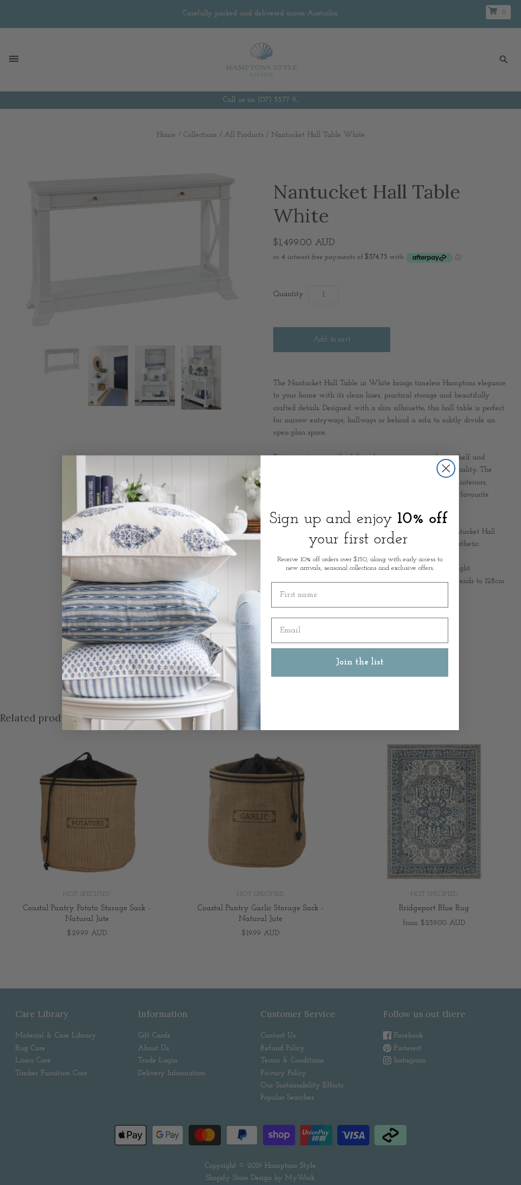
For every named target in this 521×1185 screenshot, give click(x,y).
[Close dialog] (446, 468)
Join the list (360, 662)
